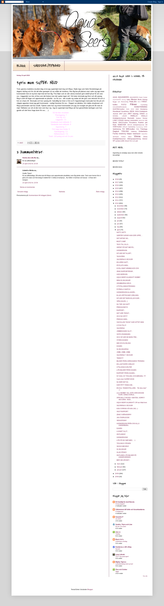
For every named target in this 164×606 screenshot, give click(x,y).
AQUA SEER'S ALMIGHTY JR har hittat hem (132, 402)
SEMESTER (122, 125)
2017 (117, 182)
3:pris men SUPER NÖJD (125, 379)
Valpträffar (144, 133)
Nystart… (118, 549)
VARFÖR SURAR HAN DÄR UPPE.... (129, 235)
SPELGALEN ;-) (122, 301)
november (120, 209)
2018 (117, 179)
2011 (117, 200)
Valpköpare (137, 134)
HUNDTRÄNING (140, 107)
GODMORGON (122, 250)
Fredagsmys (119, 511)
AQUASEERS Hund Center (138, 97)
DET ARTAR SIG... (123, 238)
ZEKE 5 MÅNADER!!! (124, 414)
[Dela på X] (33, 143)
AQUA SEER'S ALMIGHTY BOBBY (128, 277)
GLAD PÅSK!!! (121, 452)
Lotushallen (134, 120)
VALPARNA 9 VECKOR (125, 259)
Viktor (130, 136)
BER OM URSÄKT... (123, 460)
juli (118, 221)
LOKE (115, 120)
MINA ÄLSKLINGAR (123, 280)
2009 (117, 473)
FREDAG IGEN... (122, 319)
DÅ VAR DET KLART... (124, 253)
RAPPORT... (121, 310)
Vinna (137, 136)
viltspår (127, 141)
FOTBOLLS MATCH (123, 289)
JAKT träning (133, 114)
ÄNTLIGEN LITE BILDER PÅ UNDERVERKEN (126, 456)
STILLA (125, 127)
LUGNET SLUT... (122, 431)
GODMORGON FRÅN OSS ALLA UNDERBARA (128, 424)
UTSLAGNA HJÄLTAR (124, 367)
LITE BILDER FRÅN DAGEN (126, 370)
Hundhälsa (125, 111)
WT (114, 141)
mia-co (117, 532)
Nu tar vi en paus (120, 526)
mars (119, 464)
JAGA (132, 111)
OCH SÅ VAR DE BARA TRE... (127, 337)
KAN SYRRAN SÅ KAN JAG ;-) (127, 408)
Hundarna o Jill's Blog (123, 547)
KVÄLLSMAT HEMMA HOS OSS (128, 268)
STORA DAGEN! (122, 340)
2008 (117, 477)
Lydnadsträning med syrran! (124, 564)
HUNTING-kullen (119, 109)
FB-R (139, 101)
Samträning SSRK (141, 127)
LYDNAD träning (123, 120)
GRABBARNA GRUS (124, 283)
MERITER (142, 120)
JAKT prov (123, 114)
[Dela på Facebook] (36, 143)
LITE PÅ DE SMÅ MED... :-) (126, 440)
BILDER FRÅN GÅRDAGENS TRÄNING (130, 361)
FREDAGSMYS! (122, 307)
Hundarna (143, 109)
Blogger (90, 589)
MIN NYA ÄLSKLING (124, 343)
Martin (115, 122)
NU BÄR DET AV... (123, 382)
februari (120, 467)
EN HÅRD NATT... (123, 262)
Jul (146, 114)
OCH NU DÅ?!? (122, 316)
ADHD (115, 97)
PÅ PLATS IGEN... (123, 265)
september (121, 215)
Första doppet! (120, 504)
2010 (117, 203)
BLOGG (21, 65)
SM (146, 125)
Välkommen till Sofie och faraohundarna (130, 509)
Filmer (133, 104)
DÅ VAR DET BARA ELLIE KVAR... (128, 298)
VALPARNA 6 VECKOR (125, 405)
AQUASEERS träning (119, 99)
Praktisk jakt (142, 122)
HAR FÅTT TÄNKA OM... (125, 385)
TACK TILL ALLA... (123, 244)
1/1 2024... (118, 519)
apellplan (118, 141)
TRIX (137, 129)
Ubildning (134, 131)
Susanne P (119, 517)
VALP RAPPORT (122, 411)
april (118, 230)
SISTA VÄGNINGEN (123, 334)
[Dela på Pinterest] (38, 143)
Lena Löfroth (120, 554)
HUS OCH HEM (132, 109)
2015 (117, 188)
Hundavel (116, 111)
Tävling (117, 534)
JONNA (142, 114)
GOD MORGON (122, 274)
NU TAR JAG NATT (123, 304)
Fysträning (144, 104)
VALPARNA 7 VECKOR (125, 355)
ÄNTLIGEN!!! (121, 434)
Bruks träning (142, 99)
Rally (114, 125)
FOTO (123, 105)
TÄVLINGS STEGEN (124, 443)
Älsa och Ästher (121, 569)
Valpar (129, 134)
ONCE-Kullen (123, 122)
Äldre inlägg (100, 192)
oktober (119, 212)
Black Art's (119, 539)
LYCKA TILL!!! (121, 325)
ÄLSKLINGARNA (123, 349)
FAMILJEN (133, 102)
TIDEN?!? (120, 358)
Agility (128, 99)
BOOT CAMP (121, 241)
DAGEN (119, 346)
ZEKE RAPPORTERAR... (125, 271)
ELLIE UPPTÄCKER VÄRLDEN (128, 295)
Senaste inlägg (22, 192)
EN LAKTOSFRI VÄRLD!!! (125, 364)
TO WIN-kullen (128, 129)
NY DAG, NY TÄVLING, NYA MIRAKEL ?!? (131, 376)
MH (146, 120)
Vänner (144, 139)
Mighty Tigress (120, 562)
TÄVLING (125, 131)
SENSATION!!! (121, 420)
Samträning (131, 127)
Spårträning (117, 129)
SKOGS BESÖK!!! (123, 446)
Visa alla (145, 576)
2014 (117, 191)
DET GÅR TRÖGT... (123, 313)
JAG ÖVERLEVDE (123, 417)
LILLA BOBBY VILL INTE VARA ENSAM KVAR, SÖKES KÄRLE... (130, 394)
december (120, 206)
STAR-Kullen (117, 127)
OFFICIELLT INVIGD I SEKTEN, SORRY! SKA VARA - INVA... (131, 398)
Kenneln (131, 118)
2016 (117, 185)
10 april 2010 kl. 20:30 (30, 164)
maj (118, 227)
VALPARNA (121, 328)
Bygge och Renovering (120, 101)
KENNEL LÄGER (120, 116)
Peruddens (133, 122)
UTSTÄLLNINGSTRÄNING (126, 286)
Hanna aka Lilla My (29, 158)
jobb (122, 141)
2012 (117, 197)
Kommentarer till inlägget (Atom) (40, 195)
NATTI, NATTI (121, 232)
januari (119, 470)
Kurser (145, 118)
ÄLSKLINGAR (121, 449)
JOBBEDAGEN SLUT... (124, 331)
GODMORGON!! (122, 437)
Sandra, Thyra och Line (123, 524)
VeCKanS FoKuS (119, 136)
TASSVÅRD (121, 256)
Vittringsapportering (134, 139)
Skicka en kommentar (27, 187)
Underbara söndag (121, 541)
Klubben (138, 118)
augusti (119, 218)
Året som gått (134, 141)
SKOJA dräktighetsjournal (135, 125)
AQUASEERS (123, 97)
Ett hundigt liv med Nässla (124, 502)
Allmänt (134, 99)
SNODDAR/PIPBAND (46, 65)
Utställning (122, 134)
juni (118, 224)
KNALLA (134, 116)
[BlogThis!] (31, 143)
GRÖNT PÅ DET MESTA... (126, 247)
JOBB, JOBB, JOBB (123, 352)
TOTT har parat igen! (122, 556)
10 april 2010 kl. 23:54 (30, 183)
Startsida (62, 192)
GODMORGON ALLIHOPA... (126, 292)
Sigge (117, 571)
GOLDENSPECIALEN (119, 107)
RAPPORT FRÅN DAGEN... (126, 373)
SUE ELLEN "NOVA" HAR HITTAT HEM (130, 322)
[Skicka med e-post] (28, 143)
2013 (117, 194)
